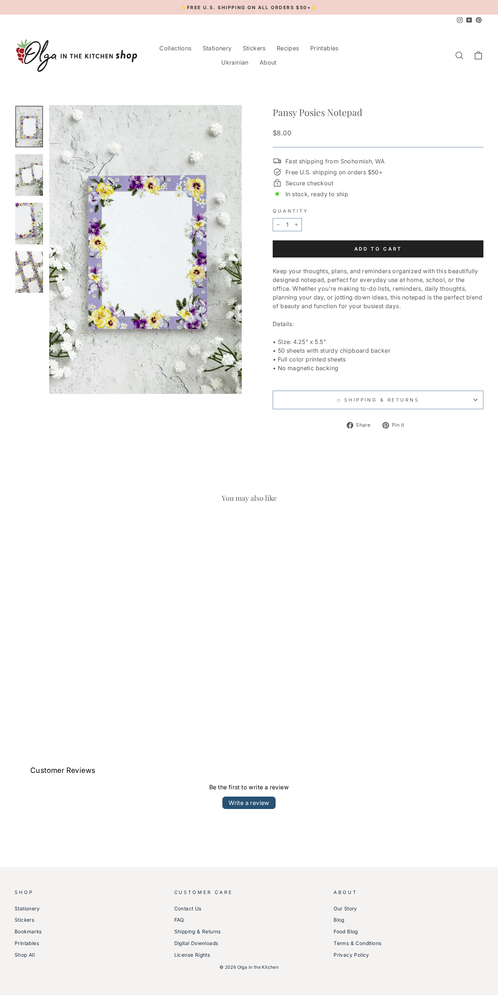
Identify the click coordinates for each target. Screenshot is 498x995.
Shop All (25, 955)
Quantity (290, 211)
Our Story (345, 908)
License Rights (192, 955)
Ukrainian (235, 62)
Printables (324, 48)
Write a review (249, 802)
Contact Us (188, 908)
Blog (339, 920)
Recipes (288, 48)
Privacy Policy (351, 955)
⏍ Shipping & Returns (378, 400)
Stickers (254, 48)
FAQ (179, 920)
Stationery (217, 48)
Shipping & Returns (197, 931)
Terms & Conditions (357, 943)
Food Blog (346, 931)
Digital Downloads (196, 943)
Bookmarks (28, 931)
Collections (175, 48)
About (268, 62)
